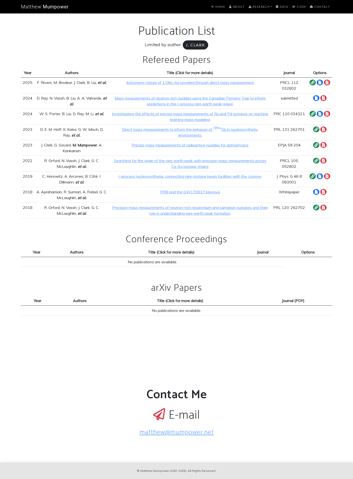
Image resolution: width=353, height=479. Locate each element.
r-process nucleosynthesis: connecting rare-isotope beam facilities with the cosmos (190, 176)
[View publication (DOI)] (313, 82)
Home (219, 6)
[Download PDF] (327, 82)
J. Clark (195, 45)
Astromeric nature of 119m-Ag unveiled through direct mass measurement (190, 82)
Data (283, 6)
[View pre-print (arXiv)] (320, 82)
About (238, 6)
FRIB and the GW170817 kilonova (190, 191)
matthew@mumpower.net (177, 432)
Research (261, 6)
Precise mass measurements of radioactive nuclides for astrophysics (190, 145)
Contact (321, 6)
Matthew (45, 7)
